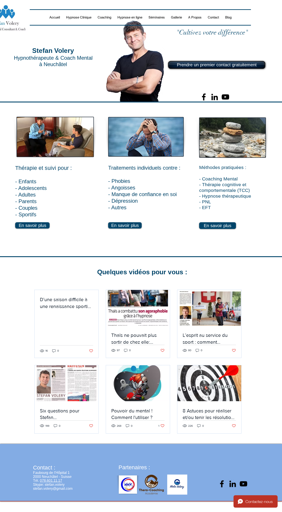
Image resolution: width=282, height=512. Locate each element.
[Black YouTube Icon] (225, 97)
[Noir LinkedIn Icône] (214, 97)
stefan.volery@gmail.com (52, 488)
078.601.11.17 (51, 480)
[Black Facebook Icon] (203, 97)
